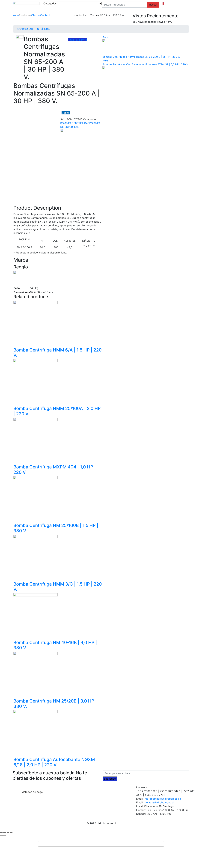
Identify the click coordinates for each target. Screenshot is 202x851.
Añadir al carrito (77, 39)
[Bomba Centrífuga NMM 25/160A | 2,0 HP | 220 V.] (35, 381)
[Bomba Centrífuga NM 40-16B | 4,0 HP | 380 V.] (35, 615)
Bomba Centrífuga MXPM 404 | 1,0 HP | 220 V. (54, 469)
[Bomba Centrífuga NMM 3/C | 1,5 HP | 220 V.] (35, 556)
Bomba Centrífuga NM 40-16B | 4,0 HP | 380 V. (55, 645)
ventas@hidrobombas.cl (159, 802)
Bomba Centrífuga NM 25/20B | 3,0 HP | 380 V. (55, 703)
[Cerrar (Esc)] (1, 832)
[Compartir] (4, 832)
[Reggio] (72, 136)
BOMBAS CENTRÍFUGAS (36, 29)
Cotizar (66, 112)
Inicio (16, 15)
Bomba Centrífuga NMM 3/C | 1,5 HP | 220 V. (57, 586)
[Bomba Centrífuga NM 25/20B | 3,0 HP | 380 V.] (35, 673)
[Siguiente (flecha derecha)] (4, 835)
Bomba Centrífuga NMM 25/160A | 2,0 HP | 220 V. (57, 411)
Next (105, 60)
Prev (105, 37)
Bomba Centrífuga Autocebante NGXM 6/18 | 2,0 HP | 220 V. (54, 762)
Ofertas (35, 15)
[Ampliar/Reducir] (11, 832)
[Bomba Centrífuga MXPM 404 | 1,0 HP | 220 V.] (35, 439)
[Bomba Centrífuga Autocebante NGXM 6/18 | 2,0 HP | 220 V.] (35, 732)
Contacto (45, 15)
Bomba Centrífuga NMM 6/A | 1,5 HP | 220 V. (57, 352)
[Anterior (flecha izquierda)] (1, 835)
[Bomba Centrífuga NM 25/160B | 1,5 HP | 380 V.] (35, 498)
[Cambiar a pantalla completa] (8, 832)
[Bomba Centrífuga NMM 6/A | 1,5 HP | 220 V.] (35, 322)
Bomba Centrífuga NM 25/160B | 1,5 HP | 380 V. (55, 528)
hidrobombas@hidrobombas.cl (163, 798)
